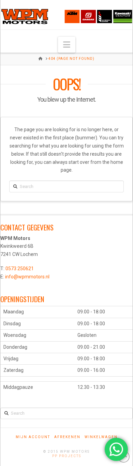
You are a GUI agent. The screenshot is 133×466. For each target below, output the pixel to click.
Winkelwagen (101, 437)
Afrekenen (67, 437)
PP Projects (66, 456)
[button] (66, 45)
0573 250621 (19, 268)
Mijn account (33, 437)
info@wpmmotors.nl (27, 276)
